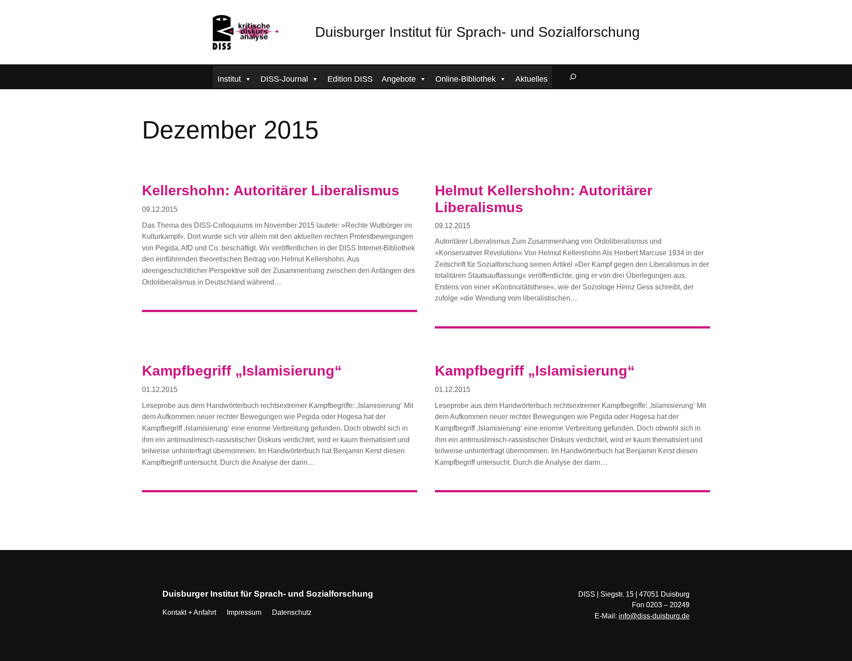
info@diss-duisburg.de (654, 616)
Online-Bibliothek (465, 79)
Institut (229, 79)
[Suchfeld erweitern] (572, 76)
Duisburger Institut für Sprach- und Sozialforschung (477, 32)
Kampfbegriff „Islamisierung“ (242, 371)
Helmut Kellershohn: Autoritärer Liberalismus (543, 198)
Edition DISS (350, 79)
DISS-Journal (284, 79)
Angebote (399, 79)
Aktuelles (531, 79)
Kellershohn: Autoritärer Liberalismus (270, 190)
